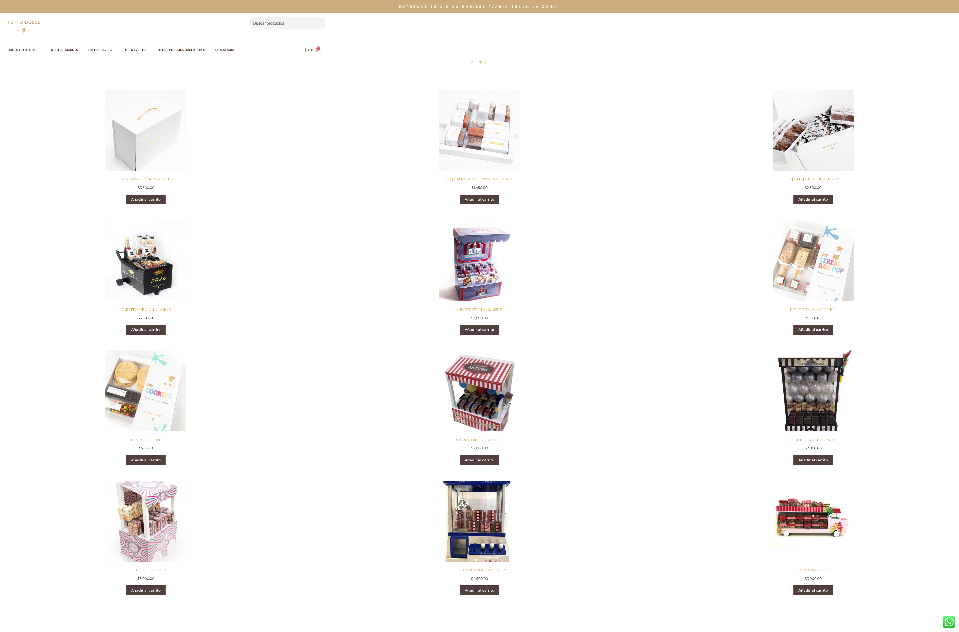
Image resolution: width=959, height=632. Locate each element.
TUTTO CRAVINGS (100, 50)
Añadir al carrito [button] (146, 199)
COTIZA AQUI (224, 50)
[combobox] (288, 23)
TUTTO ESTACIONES (63, 50)
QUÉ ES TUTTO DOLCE (23, 50)
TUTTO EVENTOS (135, 50)
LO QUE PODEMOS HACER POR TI (181, 50)
